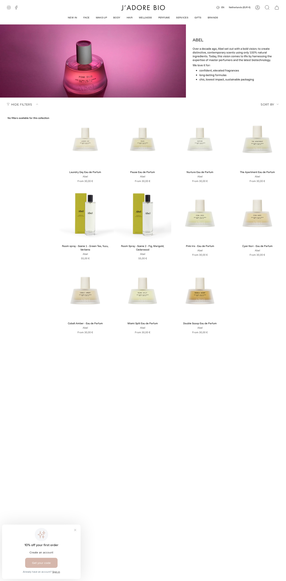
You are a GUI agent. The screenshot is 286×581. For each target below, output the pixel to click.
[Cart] (277, 7)
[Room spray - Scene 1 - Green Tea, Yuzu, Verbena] (85, 213)
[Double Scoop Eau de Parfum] (200, 290)
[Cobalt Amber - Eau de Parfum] (85, 290)
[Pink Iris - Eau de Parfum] (200, 213)
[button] (72, 18)
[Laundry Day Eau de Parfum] (85, 139)
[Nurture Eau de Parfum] (200, 139)
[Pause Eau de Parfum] (142, 139)
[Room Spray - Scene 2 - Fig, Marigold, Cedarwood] (142, 213)
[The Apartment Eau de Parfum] (257, 139)
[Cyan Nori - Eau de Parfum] (257, 213)
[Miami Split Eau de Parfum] (142, 290)
